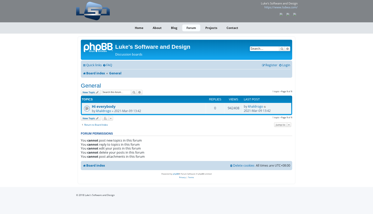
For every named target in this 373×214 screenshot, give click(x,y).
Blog (174, 28)
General (91, 85)
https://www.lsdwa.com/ (281, 7)
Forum (191, 28)
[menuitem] (107, 65)
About (157, 28)
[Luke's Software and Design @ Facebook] (281, 14)
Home (139, 28)
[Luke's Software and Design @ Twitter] (295, 14)
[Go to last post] (265, 106)
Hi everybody (104, 106)
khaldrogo (103, 111)
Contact (232, 28)
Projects (211, 28)
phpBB (176, 173)
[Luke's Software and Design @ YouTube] (288, 14)
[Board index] (98, 47)
